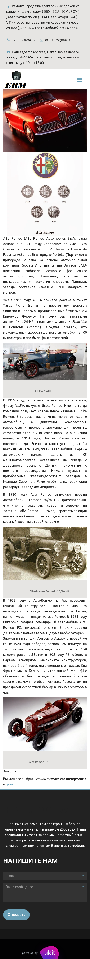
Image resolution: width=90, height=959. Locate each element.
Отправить (16, 914)
